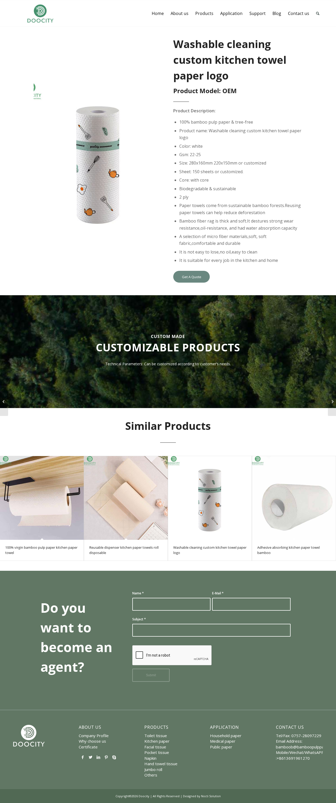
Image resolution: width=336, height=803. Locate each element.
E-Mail (218, 593)
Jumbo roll (153, 769)
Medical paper (222, 741)
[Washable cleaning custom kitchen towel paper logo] (210, 498)
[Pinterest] (106, 757)
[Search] (318, 13)
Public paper (221, 746)
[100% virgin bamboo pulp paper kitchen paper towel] (42, 498)
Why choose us (92, 741)
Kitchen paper (157, 741)
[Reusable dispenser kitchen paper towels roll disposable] (126, 498)
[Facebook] (83, 757)
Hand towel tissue (160, 763)
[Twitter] (90, 757)
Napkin (150, 758)
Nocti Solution (211, 796)
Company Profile (94, 735)
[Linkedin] (98, 757)
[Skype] (114, 757)
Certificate (88, 746)
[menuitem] (157, 13)
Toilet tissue (155, 735)
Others (150, 775)
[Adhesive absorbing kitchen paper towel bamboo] (294, 498)
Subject (139, 619)
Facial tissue (155, 746)
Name (138, 593)
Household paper (226, 735)
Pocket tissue (156, 752)
